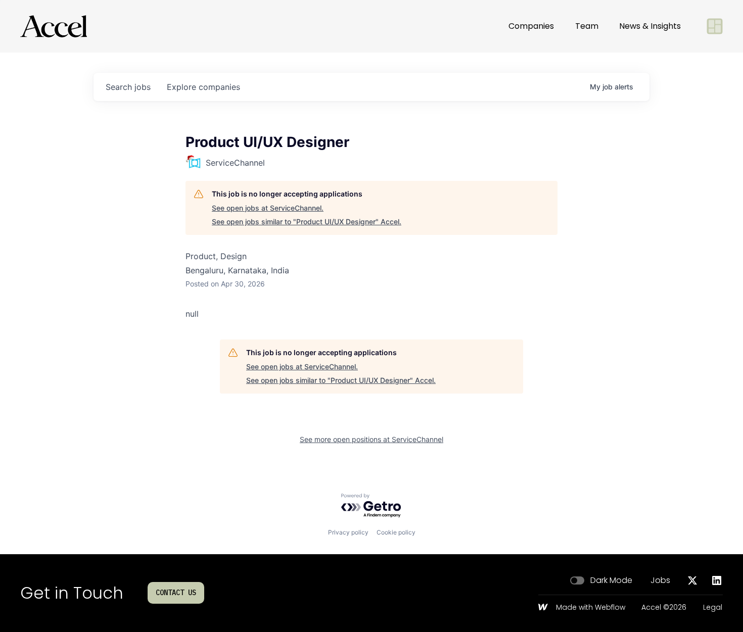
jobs (128, 87)
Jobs (660, 580)
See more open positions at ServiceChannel (371, 439)
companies (203, 87)
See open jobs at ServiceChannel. (267, 208)
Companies (531, 26)
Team (586, 26)
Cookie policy (396, 532)
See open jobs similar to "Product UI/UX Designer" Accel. (306, 221)
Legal (712, 607)
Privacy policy (348, 532)
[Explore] (715, 26)
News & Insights (650, 26)
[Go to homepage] (53, 26)
